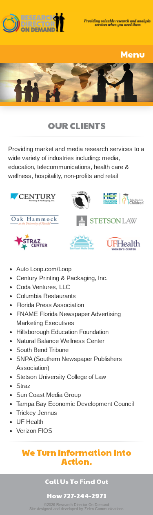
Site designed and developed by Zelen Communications (76, 509)
